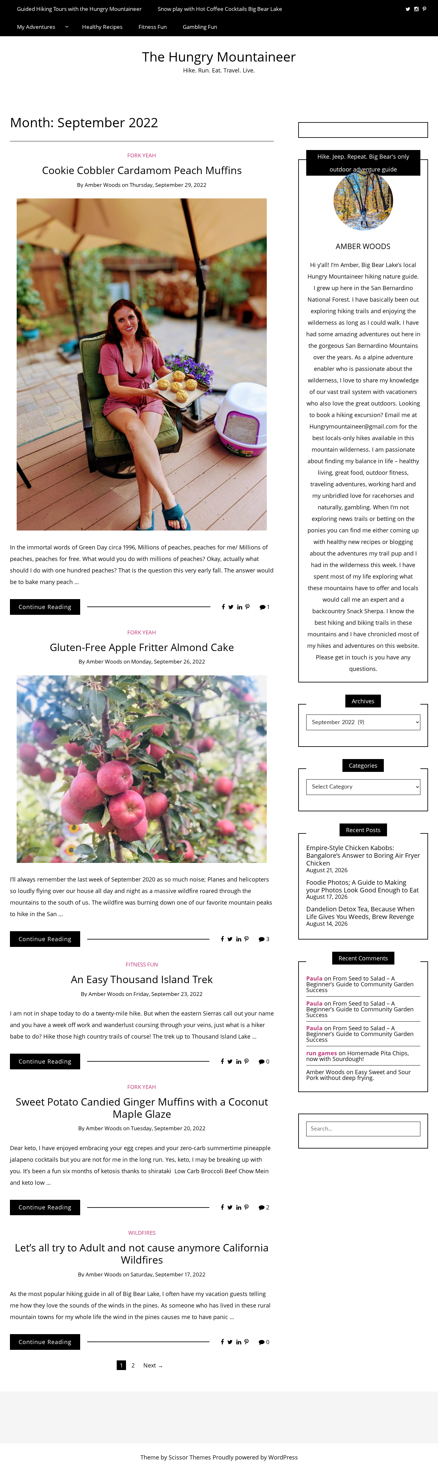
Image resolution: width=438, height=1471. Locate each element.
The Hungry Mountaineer (219, 56)
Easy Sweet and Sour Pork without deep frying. (358, 1075)
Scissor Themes (190, 1457)
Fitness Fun (153, 26)
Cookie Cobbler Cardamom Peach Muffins (142, 170)
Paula (314, 978)
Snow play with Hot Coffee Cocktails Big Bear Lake (220, 9)
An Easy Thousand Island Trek (142, 979)
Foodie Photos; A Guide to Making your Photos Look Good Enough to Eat (362, 886)
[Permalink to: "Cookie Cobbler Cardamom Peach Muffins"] (142, 364)
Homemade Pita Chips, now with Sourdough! (357, 1056)
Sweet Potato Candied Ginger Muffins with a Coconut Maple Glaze (142, 1108)
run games (321, 1053)
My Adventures (36, 26)
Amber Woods (103, 184)
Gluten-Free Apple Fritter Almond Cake (142, 647)
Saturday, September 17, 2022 (168, 1274)
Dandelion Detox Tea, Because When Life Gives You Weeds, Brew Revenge (360, 913)
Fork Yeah (141, 155)
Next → (153, 1365)
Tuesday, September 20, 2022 (168, 1128)
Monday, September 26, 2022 (168, 661)
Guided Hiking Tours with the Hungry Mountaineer (79, 9)
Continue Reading (45, 607)
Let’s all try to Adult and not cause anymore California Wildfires (142, 1253)
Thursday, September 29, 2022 (168, 184)
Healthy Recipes (102, 26)
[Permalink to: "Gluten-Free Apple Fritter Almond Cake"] (142, 768)
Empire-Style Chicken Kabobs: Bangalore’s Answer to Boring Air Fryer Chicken (363, 855)
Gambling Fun (200, 26)
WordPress (283, 1457)
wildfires (142, 1232)
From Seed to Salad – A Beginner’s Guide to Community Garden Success (360, 984)
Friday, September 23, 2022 (168, 994)
